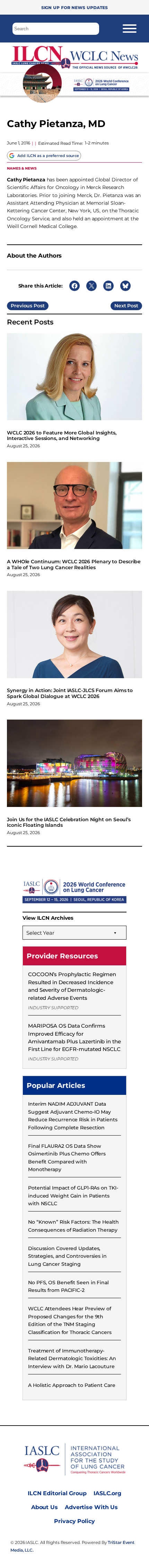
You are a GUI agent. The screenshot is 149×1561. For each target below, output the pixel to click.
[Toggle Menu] (130, 29)
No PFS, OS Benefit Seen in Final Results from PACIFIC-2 (68, 1286)
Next (120, 306)
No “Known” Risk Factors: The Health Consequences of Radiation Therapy (73, 1226)
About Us (44, 1507)
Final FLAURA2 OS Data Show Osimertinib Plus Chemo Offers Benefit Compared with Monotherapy (67, 1157)
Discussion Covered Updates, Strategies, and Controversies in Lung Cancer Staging (67, 1256)
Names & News (22, 168)
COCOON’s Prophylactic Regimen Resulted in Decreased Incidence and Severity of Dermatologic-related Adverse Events (72, 986)
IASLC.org (107, 1493)
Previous (21, 306)
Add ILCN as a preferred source (48, 155)
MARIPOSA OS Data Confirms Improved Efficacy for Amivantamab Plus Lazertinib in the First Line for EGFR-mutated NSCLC (74, 1037)
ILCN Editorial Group (57, 1493)
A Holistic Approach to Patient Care (71, 1385)
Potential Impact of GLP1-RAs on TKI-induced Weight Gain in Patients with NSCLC (73, 1196)
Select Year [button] (40, 932)
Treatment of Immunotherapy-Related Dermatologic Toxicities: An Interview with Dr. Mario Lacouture (72, 1359)
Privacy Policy (74, 1521)
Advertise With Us (91, 1507)
